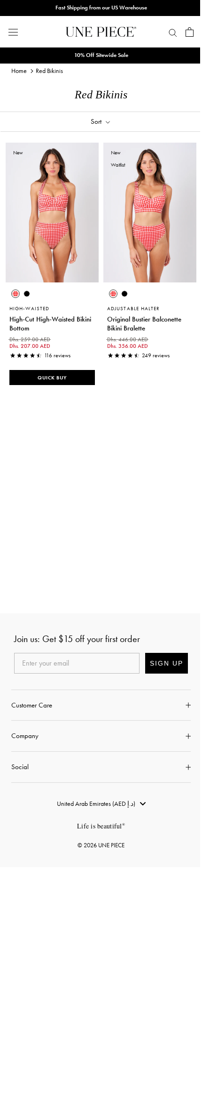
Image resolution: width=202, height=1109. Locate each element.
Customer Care (31, 705)
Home (19, 70)
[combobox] (101, 803)
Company (25, 735)
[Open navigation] (13, 32)
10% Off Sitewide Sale (101, 55)
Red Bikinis (49, 70)
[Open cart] (190, 32)
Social (20, 766)
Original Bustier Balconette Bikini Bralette (144, 323)
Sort (97, 121)
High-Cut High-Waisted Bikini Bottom (50, 323)
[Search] (173, 32)
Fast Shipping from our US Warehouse (101, 7)
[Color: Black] (26, 293)
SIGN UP (166, 663)
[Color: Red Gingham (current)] (15, 293)
